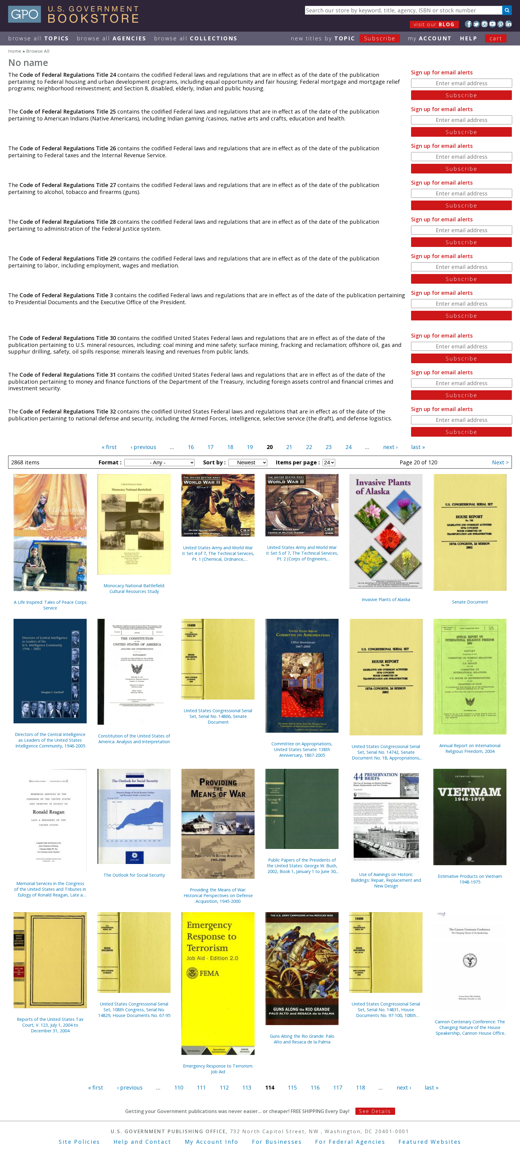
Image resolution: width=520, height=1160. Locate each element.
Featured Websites (429, 1141)
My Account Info (212, 1141)
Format (109, 462)
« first (109, 447)
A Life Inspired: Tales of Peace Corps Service (50, 605)
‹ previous (143, 447)
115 (292, 1087)
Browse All (38, 38)
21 (289, 447)
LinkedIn (508, 23)
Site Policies (79, 1141)
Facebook (468, 23)
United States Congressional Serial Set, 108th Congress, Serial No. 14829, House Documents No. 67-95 (134, 1009)
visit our (434, 24)
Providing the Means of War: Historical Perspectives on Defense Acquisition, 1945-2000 (218, 895)
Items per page (297, 462)
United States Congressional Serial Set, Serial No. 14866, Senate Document (218, 716)
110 (178, 1087)
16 (191, 447)
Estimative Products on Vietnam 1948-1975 (470, 879)
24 (348, 447)
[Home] (76, 20)
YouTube (492, 23)
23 (329, 447)
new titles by (343, 38)
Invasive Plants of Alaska (386, 599)
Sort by (213, 462)
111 (201, 1087)
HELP (469, 38)
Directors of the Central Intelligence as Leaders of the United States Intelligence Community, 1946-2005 (50, 740)
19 (250, 447)
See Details (375, 1111)
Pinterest (500, 23)
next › (390, 447)
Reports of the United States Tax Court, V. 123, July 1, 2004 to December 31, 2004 (50, 1025)
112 (224, 1087)
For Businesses (277, 1141)
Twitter (476, 23)
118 (360, 1087)
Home (14, 51)
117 (337, 1087)
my (430, 38)
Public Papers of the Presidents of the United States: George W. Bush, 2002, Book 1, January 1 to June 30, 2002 (302, 865)
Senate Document (470, 602)
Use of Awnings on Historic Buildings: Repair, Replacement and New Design (386, 880)
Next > (500, 462)
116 (315, 1087)
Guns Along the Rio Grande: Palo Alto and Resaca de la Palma (302, 1039)
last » (418, 447)
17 (210, 447)
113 (246, 1087)
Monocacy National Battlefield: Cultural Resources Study (134, 588)
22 (309, 447)
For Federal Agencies (350, 1141)
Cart (496, 38)
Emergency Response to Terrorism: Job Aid (218, 1068)
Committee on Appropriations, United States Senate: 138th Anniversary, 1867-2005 (302, 749)
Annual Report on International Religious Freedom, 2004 (469, 748)
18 (230, 447)
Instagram (484, 23)
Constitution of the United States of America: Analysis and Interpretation (134, 738)
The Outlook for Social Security (134, 875)
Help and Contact (142, 1141)
